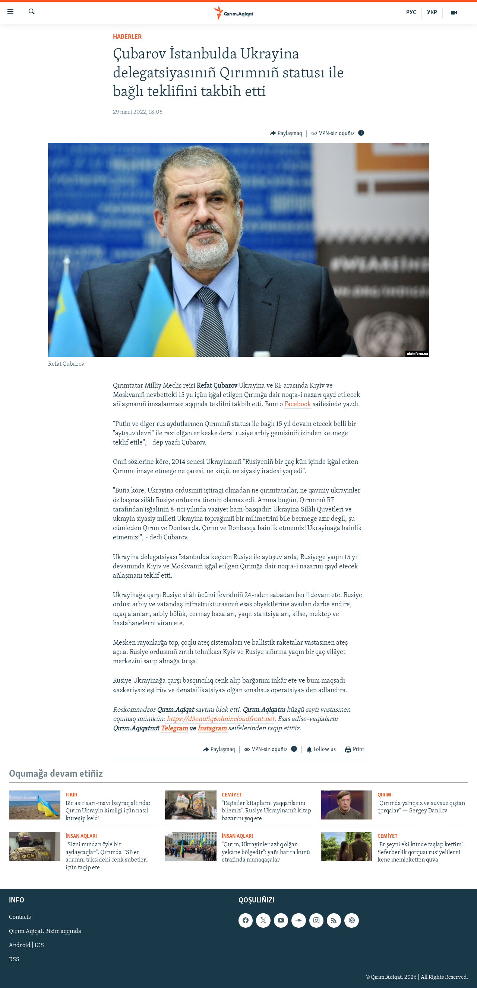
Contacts (20, 917)
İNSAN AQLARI (81, 836)
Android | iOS (26, 946)
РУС (411, 13)
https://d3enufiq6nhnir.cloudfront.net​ (220, 719)
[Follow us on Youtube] (281, 920)
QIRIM (384, 795)
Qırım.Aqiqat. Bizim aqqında (45, 931)
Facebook (297, 404)
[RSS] (334, 920)
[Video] (454, 12)
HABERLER (127, 37)
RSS (14, 960)
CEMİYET (232, 795)
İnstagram (213, 728)
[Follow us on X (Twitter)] (263, 920)
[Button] (286, 133)
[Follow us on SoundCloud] (298, 920)
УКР (432, 13)
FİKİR (71, 795)
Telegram (174, 728)
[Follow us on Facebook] (245, 920)
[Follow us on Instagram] (316, 920)
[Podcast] (351, 920)
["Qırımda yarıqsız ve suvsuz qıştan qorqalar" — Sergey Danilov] (346, 804)
